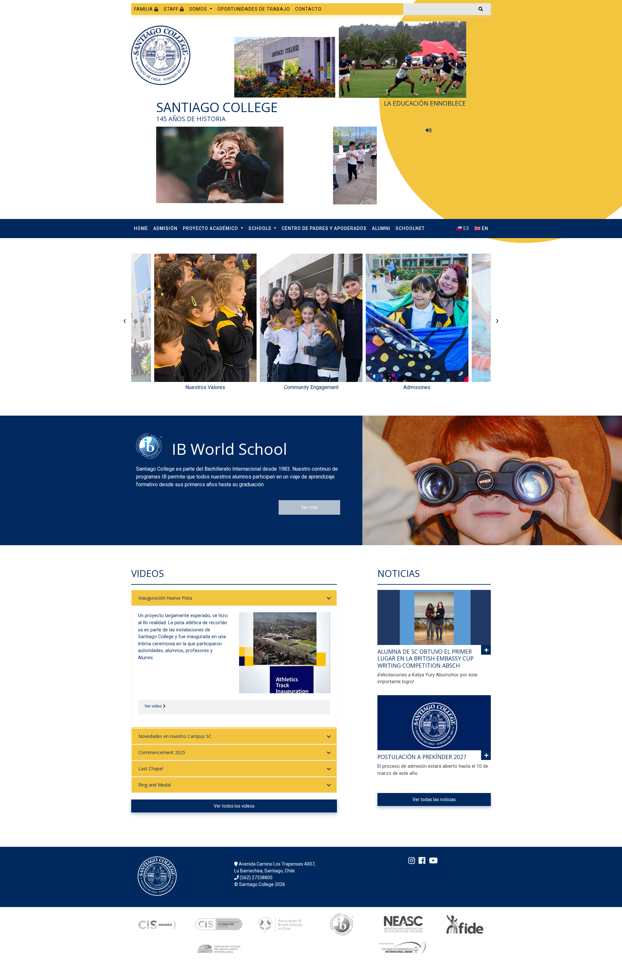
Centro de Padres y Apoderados (324, 228)
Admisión (165, 228)
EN (484, 228)
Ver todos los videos (234, 806)
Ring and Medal (154, 785)
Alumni (381, 228)
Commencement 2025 (161, 752)
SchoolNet (410, 228)
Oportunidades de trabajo (253, 9)
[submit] (481, 9)
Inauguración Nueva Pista (165, 598)
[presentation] (124, 320)
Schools (260, 228)
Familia (144, 9)
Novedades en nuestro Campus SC (175, 736)
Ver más (309, 507)
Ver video (153, 706)
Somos (198, 9)
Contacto (308, 9)
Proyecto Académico (211, 228)
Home (141, 228)
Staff (172, 9)
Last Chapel (150, 768)
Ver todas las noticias (434, 799)
